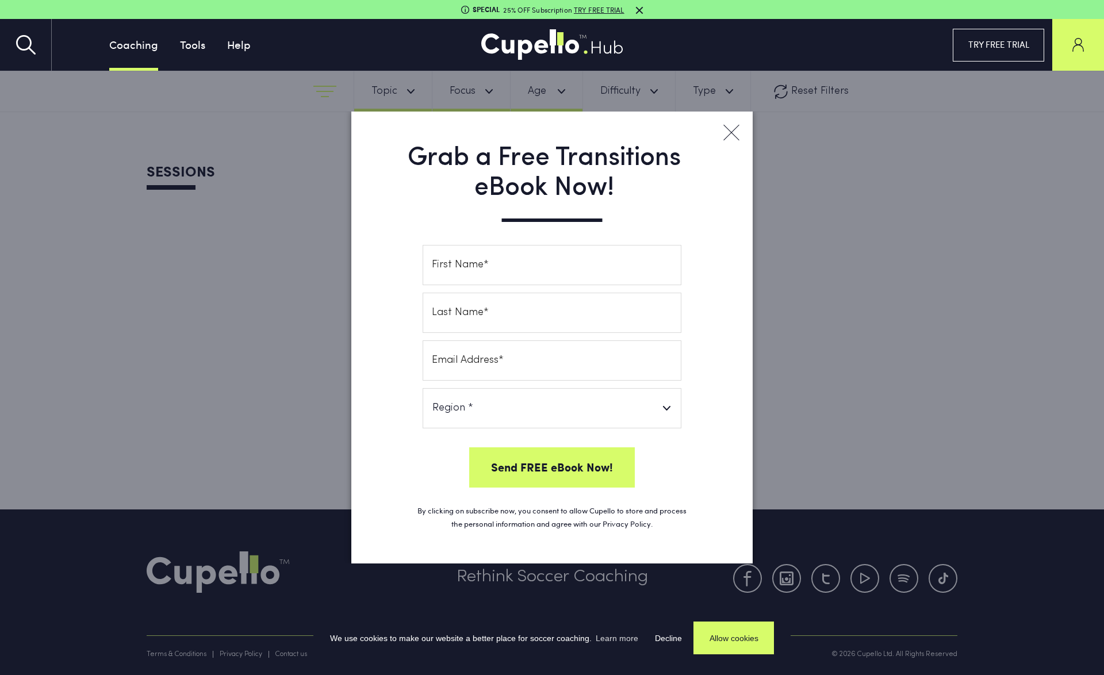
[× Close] (731, 133)
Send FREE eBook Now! (552, 467)
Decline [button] (668, 638)
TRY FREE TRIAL (998, 44)
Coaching (133, 44)
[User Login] (1078, 45)
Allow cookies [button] (734, 638)
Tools (192, 44)
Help (239, 44)
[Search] (26, 45)
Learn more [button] (617, 638)
